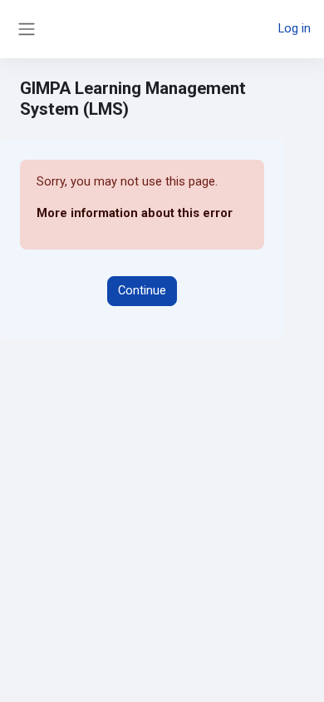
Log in (294, 28)
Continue (142, 290)
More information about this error (135, 212)
